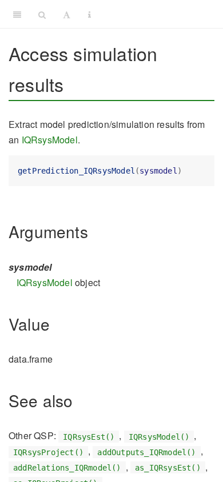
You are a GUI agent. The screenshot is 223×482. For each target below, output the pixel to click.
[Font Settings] (66, 14)
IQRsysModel (50, 139)
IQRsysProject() (48, 451)
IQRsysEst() (88, 436)
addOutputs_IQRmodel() (146, 451)
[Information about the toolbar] (89, 14)
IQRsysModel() (159, 436)
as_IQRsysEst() (168, 467)
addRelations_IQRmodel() (67, 467)
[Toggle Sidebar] (17, 14)
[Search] (42, 14)
